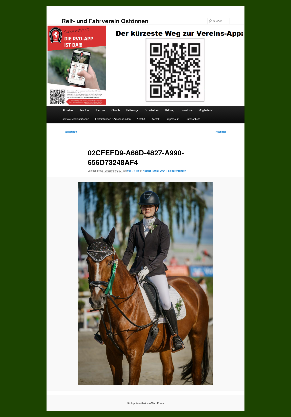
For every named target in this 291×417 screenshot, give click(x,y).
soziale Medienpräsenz (76, 119)
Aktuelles (68, 110)
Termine (84, 110)
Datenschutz (193, 119)
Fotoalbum (187, 110)
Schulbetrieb (152, 110)
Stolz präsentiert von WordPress (145, 403)
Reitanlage (132, 110)
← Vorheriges (69, 131)
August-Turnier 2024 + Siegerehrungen (164, 170)
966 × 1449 (133, 170)
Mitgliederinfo (206, 110)
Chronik (115, 110)
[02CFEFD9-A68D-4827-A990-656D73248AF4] (145, 283)
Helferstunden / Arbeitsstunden (113, 119)
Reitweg (169, 110)
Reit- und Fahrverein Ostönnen (105, 20)
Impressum (172, 119)
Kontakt (155, 119)
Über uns (100, 110)
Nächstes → (222, 131)
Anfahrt (141, 119)
